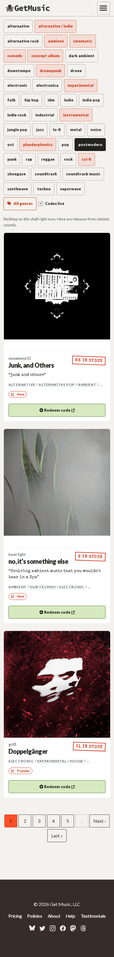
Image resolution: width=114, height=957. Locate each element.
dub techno (43, 587)
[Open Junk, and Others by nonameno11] (57, 286)
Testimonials (93, 916)
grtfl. (12, 744)
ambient (87, 384)
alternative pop (57, 384)
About (54, 916)
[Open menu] (103, 8)
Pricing (15, 916)
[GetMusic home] (28, 8)
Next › (99, 821)
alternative (21, 384)
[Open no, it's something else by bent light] (57, 482)
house (76, 761)
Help (70, 916)
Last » (57, 835)
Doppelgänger (28, 751)
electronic (71, 587)
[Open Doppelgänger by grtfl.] (57, 684)
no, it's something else (38, 561)
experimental (52, 761)
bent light (17, 554)
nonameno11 (19, 358)
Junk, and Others (31, 365)
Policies (34, 916)
